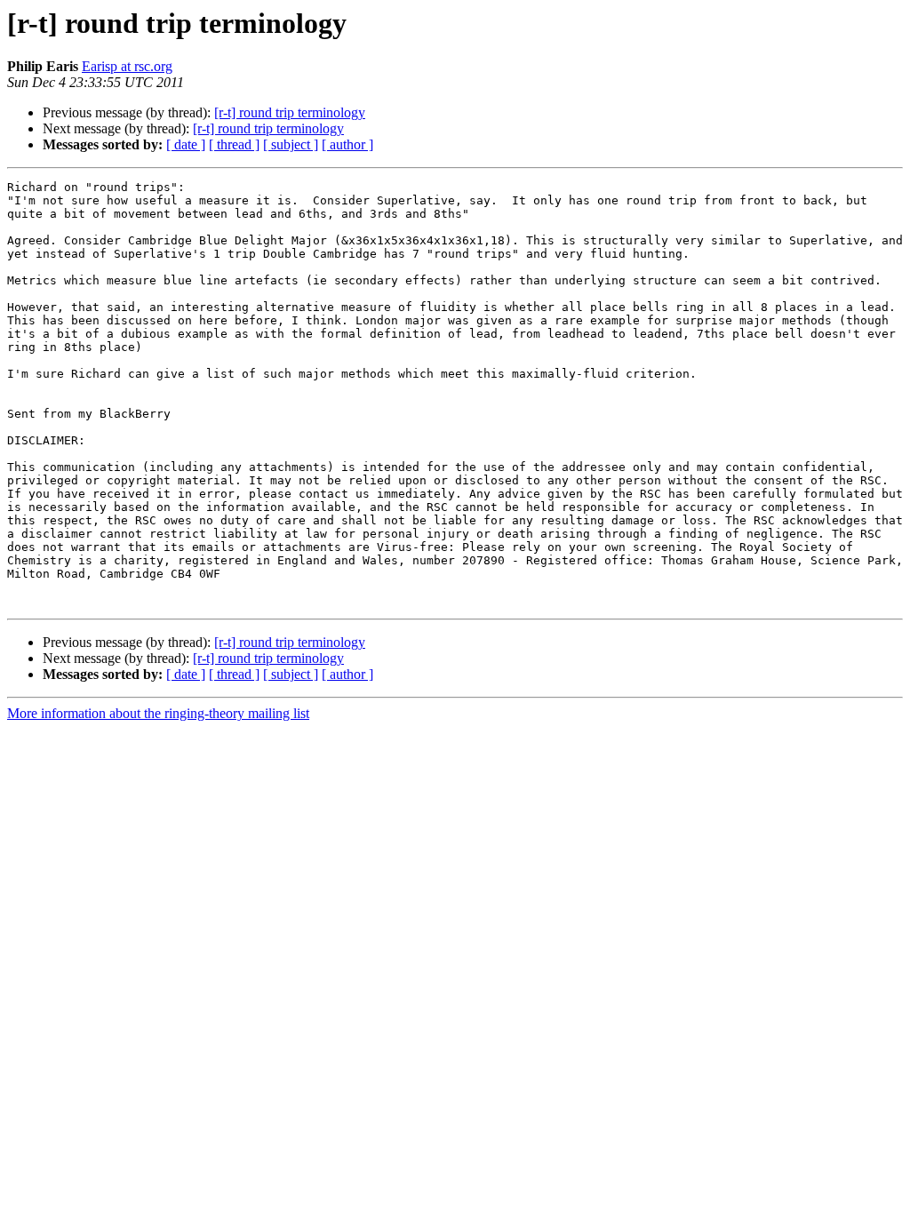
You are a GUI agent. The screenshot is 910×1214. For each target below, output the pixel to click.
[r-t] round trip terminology (289, 112)
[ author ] (347, 144)
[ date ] (185, 144)
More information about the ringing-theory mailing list (158, 713)
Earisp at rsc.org (127, 66)
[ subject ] (290, 144)
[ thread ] (234, 144)
